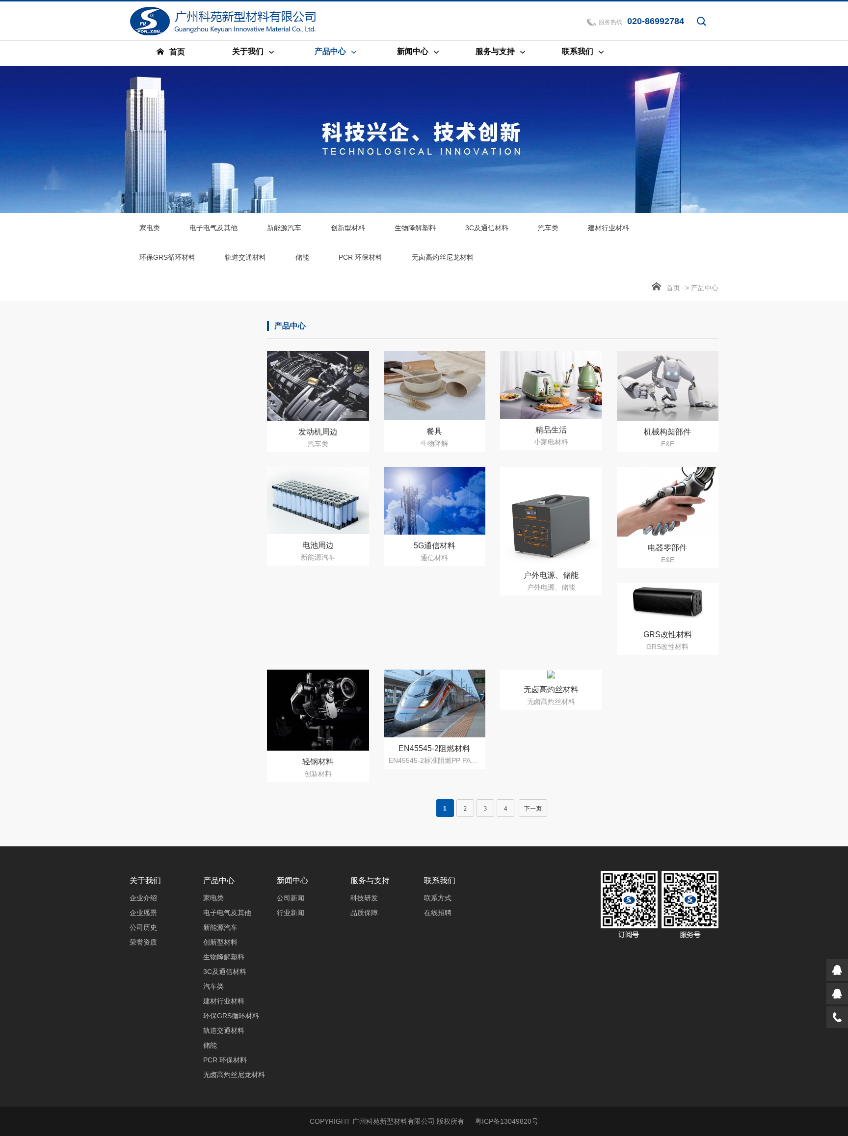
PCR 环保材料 (360, 257)
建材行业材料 (608, 228)
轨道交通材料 (245, 257)
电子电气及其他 (213, 228)
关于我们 (145, 880)
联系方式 (437, 898)
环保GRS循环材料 (167, 257)
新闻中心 (292, 880)
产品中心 (219, 880)
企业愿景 (143, 913)
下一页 (533, 808)
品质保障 (364, 913)
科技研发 (364, 898)
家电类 (149, 228)
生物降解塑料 (415, 228)
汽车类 (548, 228)
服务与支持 (370, 880)
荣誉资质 (143, 942)
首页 (673, 288)
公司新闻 (290, 898)
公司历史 (143, 927)
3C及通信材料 (486, 228)
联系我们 (439, 880)
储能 (302, 257)
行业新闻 (290, 913)
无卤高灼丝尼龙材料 (443, 257)
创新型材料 (348, 228)
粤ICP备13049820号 (506, 1121)
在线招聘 (437, 913)
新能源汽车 (284, 228)
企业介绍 (143, 898)
